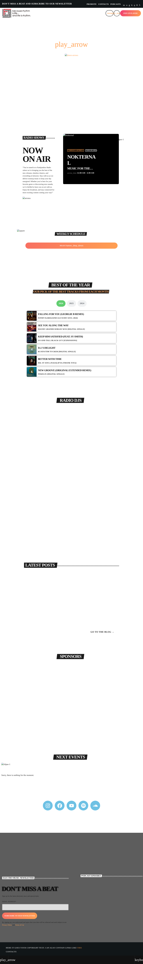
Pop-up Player (130, 13)
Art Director (71, 526)
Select (71, 245)
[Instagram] (134, 5)
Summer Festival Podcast (104, 900)
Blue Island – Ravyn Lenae (105, 597)
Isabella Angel (71, 531)
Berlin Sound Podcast (103, 912)
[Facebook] (137, 5)
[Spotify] (126, 5)
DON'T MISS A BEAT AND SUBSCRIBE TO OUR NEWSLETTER (37, 4)
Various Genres (75, 150)
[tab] (61, 303)
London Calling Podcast (104, 889)
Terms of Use (19, 925)
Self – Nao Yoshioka (103, 620)
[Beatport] (139, 5)
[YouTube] (124, 5)
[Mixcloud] (132, 5)
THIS (79, 948)
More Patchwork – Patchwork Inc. (107, 585)
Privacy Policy (7, 925)
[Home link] (18, 13)
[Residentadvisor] (129, 5)
